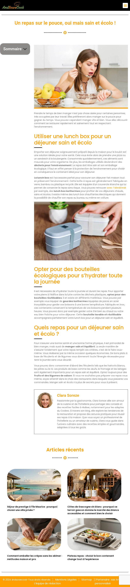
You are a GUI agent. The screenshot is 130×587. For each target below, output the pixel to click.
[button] (125, 5)
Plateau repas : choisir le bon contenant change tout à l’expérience (90, 557)
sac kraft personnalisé (108, 581)
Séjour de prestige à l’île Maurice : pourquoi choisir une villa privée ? (32, 508)
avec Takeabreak (116, 187)
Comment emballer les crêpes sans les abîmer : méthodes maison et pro (34, 557)
